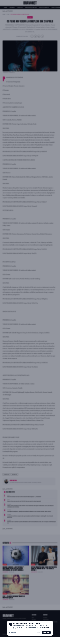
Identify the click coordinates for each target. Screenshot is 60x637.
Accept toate (46, 632)
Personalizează (12, 632)
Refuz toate (37, 632)
